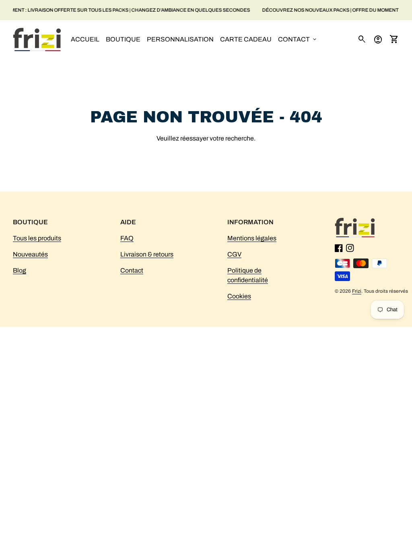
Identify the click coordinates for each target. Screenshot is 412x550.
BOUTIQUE (123, 39)
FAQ (127, 238)
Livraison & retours (146, 254)
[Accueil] (37, 38)
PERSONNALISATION (180, 39)
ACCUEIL (85, 39)
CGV (234, 254)
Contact (131, 270)
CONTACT (298, 39)
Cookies (239, 296)
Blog (19, 270)
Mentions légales (251, 238)
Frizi (356, 291)
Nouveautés (30, 254)
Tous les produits (37, 238)
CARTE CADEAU (246, 39)
